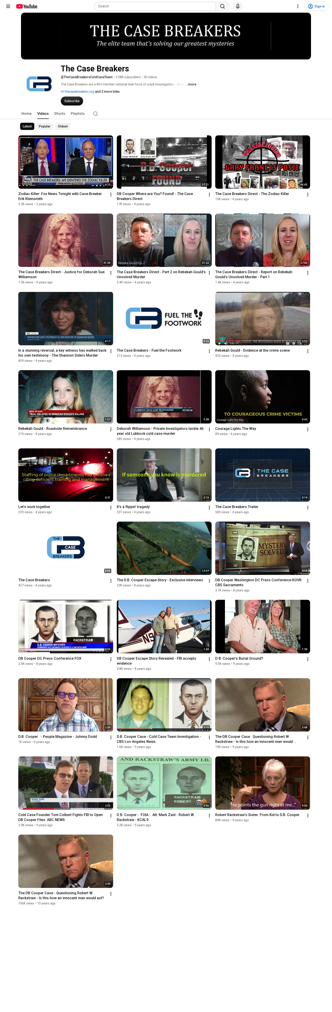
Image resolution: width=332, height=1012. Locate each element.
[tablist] (166, 113)
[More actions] (110, 194)
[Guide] (8, 6)
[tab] (26, 113)
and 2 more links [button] (107, 91)
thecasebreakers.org (79, 91)
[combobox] (156, 6)
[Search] (222, 6)
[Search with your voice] (237, 6)
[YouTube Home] (26, 6)
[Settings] (298, 6)
